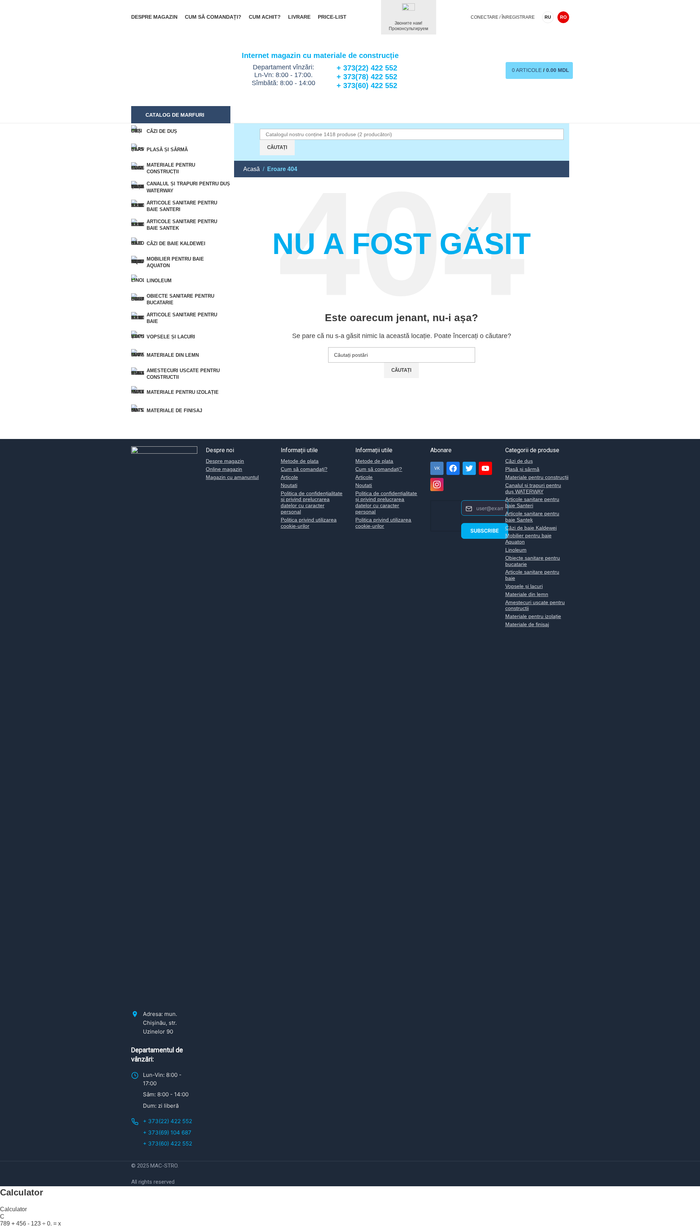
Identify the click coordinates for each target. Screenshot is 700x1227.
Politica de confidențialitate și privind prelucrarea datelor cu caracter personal (311, 502)
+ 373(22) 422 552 (167, 1121)
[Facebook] (453, 468)
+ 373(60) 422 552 (167, 1143)
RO (563, 17)
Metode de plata (300, 461)
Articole (289, 477)
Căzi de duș (519, 461)
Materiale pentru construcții (536, 477)
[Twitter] (469, 468)
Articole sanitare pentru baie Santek (532, 517)
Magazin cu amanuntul (232, 477)
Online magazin (224, 469)
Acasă (251, 169)
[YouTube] (485, 468)
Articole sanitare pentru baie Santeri (532, 502)
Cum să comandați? (304, 469)
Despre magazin (225, 461)
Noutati (289, 485)
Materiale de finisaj (527, 624)
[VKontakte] (437, 468)
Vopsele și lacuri (524, 586)
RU (548, 17)
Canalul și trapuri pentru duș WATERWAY (533, 488)
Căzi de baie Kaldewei (531, 528)
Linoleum (516, 550)
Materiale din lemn (526, 594)
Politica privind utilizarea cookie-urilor (309, 523)
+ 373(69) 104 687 (167, 1132)
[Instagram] (437, 484)
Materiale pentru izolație (533, 616)
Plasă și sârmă (522, 469)
